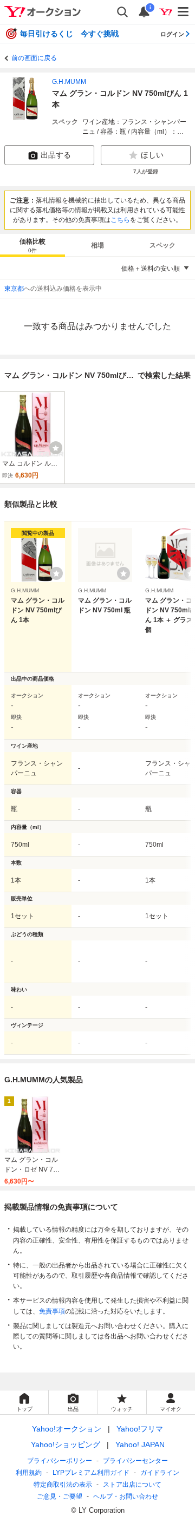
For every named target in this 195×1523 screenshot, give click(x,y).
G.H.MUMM (69, 82)
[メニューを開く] (184, 11)
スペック (163, 245)
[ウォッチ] (55, 447)
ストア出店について (132, 1484)
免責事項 (52, 1311)
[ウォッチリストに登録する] (56, 573)
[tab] (32, 245)
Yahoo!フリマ (139, 1428)
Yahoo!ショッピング (65, 1444)
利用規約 (29, 1472)
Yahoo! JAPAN (140, 1444)
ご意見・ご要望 (59, 1496)
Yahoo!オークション (66, 1428)
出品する (56, 155)
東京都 (14, 288)
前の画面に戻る (34, 58)
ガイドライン (159, 1472)
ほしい (152, 155)
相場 (97, 245)
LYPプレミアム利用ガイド (91, 1472)
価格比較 (33, 245)
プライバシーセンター (135, 1461)
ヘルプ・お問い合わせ (125, 1496)
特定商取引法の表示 (63, 1484)
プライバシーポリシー (59, 1461)
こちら (120, 220)
